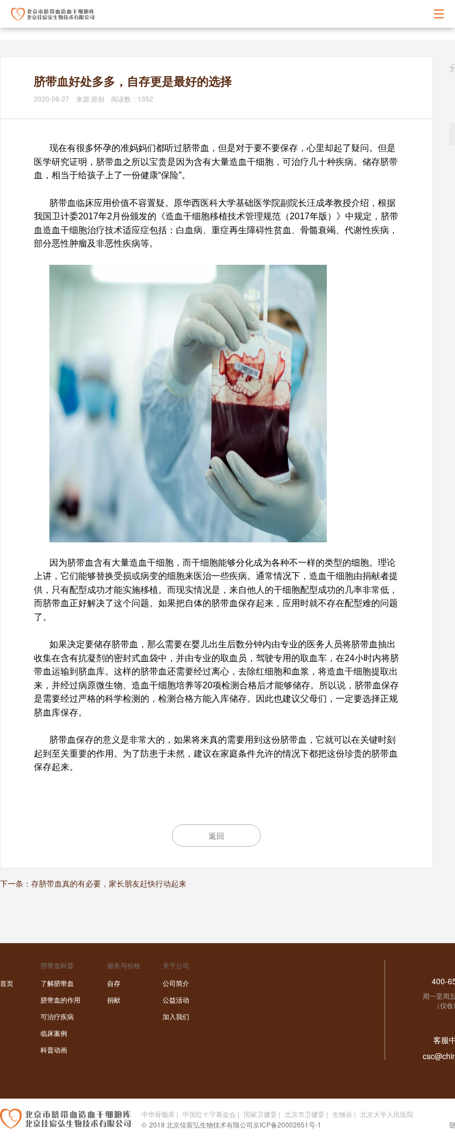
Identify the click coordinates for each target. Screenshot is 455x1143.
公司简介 (176, 983)
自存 (113, 983)
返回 (216, 835)
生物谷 (342, 1114)
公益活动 (176, 999)
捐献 (113, 999)
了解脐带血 (57, 983)
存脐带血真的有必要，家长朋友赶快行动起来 (108, 883)
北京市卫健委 (305, 1114)
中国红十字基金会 (209, 1114)
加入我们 (176, 1016)
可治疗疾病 (57, 1016)
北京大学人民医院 (386, 1114)
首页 (6, 983)
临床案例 (54, 1033)
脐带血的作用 (60, 999)
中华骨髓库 (158, 1114)
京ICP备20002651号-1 (287, 1124)
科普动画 (54, 1049)
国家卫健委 (260, 1114)
